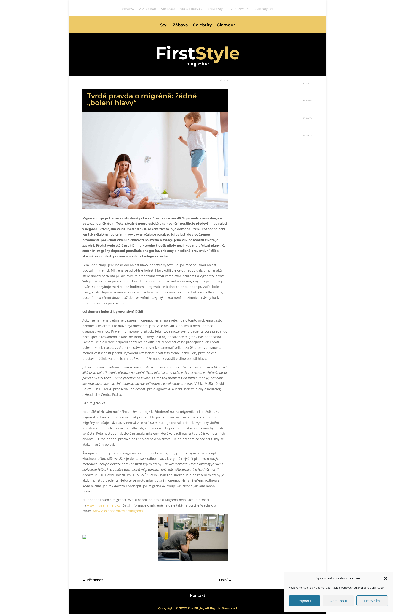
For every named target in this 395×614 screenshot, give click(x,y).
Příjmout (304, 600)
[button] (385, 578)
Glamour (226, 25)
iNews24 (128, 9)
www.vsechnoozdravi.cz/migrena (118, 511)
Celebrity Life (264, 9)
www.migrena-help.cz (103, 505)
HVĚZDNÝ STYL (239, 9)
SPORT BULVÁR (191, 9)
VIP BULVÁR (147, 9)
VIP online (168, 9)
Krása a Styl (215, 9)
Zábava (180, 25)
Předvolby (372, 600)
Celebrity (202, 25)
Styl (164, 25)
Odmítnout (338, 600)
